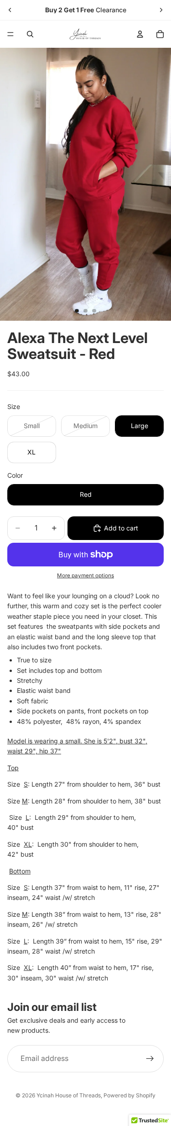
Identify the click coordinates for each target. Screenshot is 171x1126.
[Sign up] (150, 1058)
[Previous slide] (10, 10)
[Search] (30, 34)
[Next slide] (161, 10)
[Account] (140, 34)
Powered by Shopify (129, 1095)
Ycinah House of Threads (68, 1095)
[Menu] (10, 34)
